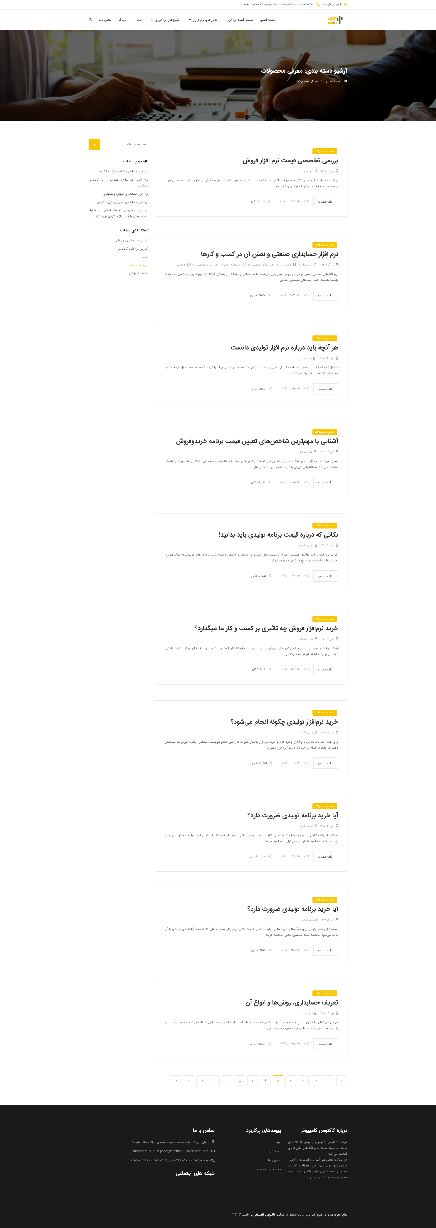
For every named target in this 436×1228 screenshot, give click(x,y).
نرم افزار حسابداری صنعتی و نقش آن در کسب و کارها (269, 254)
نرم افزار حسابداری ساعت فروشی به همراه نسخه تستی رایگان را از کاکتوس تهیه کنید (118, 213)
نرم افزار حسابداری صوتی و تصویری (125, 193)
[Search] (94, 144)
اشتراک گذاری (258, 202)
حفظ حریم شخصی (269, 1169)
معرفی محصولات (325, 151)
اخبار (145, 256)
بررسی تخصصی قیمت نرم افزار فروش (290, 161)
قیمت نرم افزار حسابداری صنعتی (272, 264)
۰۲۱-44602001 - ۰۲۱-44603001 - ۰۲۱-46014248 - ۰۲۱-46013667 (277, 4)
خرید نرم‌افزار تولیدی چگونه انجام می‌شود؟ (284, 722)
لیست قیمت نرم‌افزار (240, 19)
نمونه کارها (274, 1151)
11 (213, 1081)
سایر (138, 19)
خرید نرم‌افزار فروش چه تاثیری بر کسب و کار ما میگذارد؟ (266, 628)
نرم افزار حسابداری (240, 264)
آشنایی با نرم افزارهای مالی (131, 240)
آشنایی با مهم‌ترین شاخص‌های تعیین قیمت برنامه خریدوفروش (257, 441)
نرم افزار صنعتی (186, 264)
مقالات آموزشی (138, 273)
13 (188, 1081)
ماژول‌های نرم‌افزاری (205, 19)
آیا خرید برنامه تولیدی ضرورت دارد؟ (293, 816)
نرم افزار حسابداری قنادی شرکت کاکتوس (122, 171)
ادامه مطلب (325, 201)
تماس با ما (105, 19)
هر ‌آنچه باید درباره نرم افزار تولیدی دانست (284, 348)
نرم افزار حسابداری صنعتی (212, 264)
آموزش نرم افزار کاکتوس (133, 248)
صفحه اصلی (268, 19)
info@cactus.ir (332, 4)
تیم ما (277, 1141)
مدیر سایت (307, 171)
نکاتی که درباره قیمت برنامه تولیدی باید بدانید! (278, 535)
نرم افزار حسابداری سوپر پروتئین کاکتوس (122, 201)
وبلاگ (122, 19)
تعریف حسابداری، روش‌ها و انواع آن (291, 1003)
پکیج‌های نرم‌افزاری (167, 19)
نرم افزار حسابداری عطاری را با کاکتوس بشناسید (118, 182)
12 (200, 1081)
